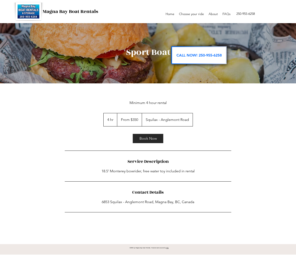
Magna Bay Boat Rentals (70, 11)
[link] (148, 138)
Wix (167, 248)
